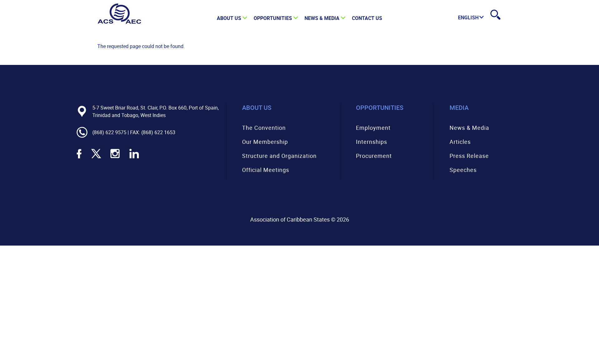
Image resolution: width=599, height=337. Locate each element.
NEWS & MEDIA (321, 18)
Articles (460, 141)
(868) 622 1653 (158, 132)
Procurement (374, 155)
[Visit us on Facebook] (79, 157)
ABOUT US (229, 18)
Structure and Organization (279, 155)
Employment (373, 127)
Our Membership (265, 141)
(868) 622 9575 (109, 132)
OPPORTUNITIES (273, 18)
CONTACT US (367, 18)
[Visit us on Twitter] (96, 157)
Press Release (469, 155)
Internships (371, 141)
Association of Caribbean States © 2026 (299, 219)
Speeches (463, 169)
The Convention (264, 127)
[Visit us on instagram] (115, 157)
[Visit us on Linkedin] (134, 157)
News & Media (469, 127)
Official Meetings (265, 169)
